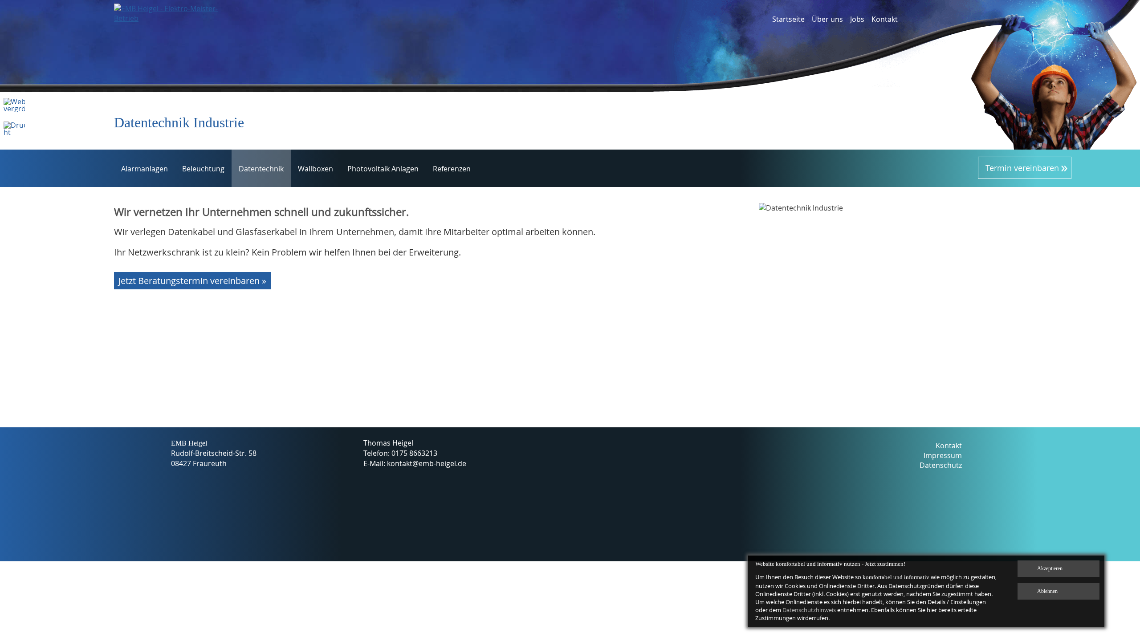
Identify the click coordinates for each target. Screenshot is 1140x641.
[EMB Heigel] (167, 28)
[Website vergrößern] (14, 108)
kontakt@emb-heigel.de (426, 463)
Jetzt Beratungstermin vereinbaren (189, 281)
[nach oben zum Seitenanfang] (1104, 513)
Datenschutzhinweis (809, 610)
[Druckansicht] (14, 132)
